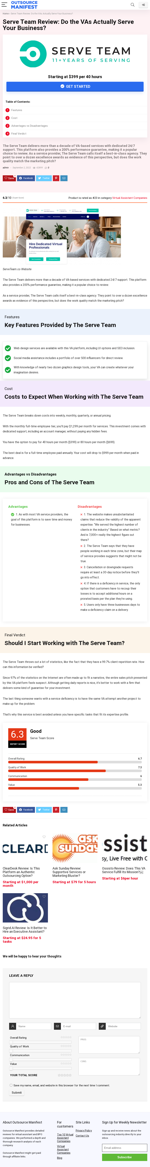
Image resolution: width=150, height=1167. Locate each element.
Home (6, 13)
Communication (19, 1055)
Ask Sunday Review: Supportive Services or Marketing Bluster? (69, 872)
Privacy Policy (84, 1130)
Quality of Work (19, 1046)
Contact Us (82, 1135)
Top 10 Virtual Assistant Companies (65, 1138)
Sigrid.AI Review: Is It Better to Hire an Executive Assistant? (25, 929)
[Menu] (4, 5)
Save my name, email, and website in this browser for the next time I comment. (62, 1085)
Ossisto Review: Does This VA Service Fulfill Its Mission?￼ (123, 870)
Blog (59, 1157)
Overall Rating (18, 1037)
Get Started (77, 86)
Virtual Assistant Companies (129, 198)
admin (6, 167)
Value (13, 1064)
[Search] (132, 5)
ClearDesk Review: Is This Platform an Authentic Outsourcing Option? (21, 872)
